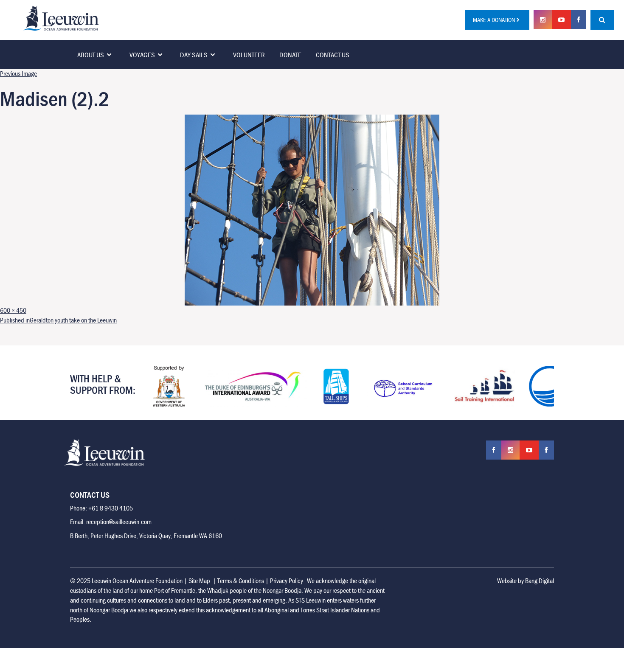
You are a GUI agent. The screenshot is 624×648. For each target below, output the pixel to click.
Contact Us (332, 54)
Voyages (142, 54)
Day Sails (194, 54)
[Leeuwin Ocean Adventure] (61, 17)
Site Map (199, 580)
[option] (169, 386)
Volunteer (249, 54)
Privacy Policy (286, 580)
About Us (90, 54)
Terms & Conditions (240, 580)
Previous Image (18, 73)
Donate (290, 54)
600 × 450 (13, 310)
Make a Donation (494, 20)
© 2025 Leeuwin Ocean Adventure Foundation (126, 580)
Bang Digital (539, 580)
